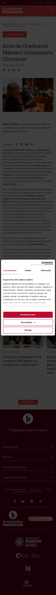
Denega (28, 330)
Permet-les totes (28, 315)
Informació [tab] (46, 270)
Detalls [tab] (28, 270)
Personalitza (26, 322)
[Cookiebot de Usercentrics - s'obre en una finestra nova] (41, 263)
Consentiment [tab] (10, 270)
